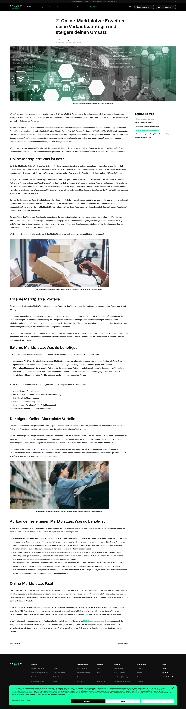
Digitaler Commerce (37, 668)
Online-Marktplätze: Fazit (143, 137)
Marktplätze (80, 681)
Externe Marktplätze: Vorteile (144, 122)
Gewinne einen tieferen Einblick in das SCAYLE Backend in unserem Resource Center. (94, 1)
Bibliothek (165, 672)
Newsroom (140, 681)
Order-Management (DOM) (61, 672)
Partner (59, 7)
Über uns (140, 668)
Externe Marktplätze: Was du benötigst (147, 126)
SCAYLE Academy (119, 672)
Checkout (56, 668)
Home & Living (101, 681)
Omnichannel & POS (37, 681)
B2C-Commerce (82, 668)
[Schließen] (176, 1)
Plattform (30, 7)
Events (139, 677)
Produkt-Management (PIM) (39, 672)
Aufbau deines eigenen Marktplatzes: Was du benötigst (152, 134)
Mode (98, 672)
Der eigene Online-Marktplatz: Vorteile (147, 130)
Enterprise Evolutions (168, 677)
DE (130, 7)
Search (55, 681)
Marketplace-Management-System (97, 621)
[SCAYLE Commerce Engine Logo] (16, 7)
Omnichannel (81, 677)
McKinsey (41, 117)
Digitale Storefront (58, 677)
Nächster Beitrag (123, 643)
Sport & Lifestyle (102, 677)
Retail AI (92, 7)
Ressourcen (68, 7)
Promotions (34, 677)
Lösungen (41, 7)
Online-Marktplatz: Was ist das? (145, 119)
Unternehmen (81, 7)
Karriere (139, 672)
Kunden (51, 7)
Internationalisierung (83, 672)
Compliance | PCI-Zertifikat (122, 681)
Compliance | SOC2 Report (122, 677)
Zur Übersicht (15, 643)
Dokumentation (118, 668)
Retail (98, 668)
